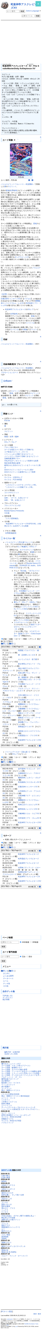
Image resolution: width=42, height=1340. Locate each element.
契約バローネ (6, 1204)
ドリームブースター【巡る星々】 (18, 752)
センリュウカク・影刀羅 (27, 659)
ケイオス (4, 1212)
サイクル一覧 (9, 538)
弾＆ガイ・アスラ (8, 1208)
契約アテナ (5, 1225)
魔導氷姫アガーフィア (10, 1079)
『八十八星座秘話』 (12, 518)
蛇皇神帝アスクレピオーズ (15, 309)
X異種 (24, 329)
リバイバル (30, 323)
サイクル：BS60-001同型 (11, 1117)
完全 (24, 957)
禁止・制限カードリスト (10, 1090)
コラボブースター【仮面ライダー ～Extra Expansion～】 (27, 633)
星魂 (7, 190)
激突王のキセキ (7, 1193)
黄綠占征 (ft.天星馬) (8, 1252)
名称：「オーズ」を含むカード (16, 498)
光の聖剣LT (5, 1081)
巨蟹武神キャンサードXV (10, 299)
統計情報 (6, 999)
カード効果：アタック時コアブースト (16, 1066)
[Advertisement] (11, 1024)
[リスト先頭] (40, 746)
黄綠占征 (4, 1250)
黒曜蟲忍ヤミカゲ (25, 726)
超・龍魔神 (22, 677)
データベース (8, 978)
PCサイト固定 (6, 1311)
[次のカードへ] (32, 180)
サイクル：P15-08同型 (13, 480)
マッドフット (6, 1088)
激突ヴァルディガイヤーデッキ (13, 1246)
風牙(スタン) (6, 1231)
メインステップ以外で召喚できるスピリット (21, 456)
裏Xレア (17, 602)
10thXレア (33, 602)
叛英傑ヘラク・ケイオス (10, 1083)
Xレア (14, 442)
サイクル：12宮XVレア (13, 477)
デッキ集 (6, 983)
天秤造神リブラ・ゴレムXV (28, 818)
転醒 (32, 552)
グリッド (32, 639)
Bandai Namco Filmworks (14, 511)
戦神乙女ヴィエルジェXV (28, 804)
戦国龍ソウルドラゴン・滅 (28, 650)
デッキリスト (8, 998)
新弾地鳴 (4, 1237)
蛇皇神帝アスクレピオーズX (29, 876)
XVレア (30, 309)
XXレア (25, 602)
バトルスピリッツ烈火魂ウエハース (19, 542)
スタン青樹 (5, 1235)
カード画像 (8, 140)
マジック (30, 550)
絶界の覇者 (5, 1104)
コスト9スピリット (11, 492)
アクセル (27, 299)
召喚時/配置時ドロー (12, 458)
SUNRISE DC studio (27, 565)
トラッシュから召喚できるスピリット (19, 454)
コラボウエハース (21, 622)
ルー (3, 1229)
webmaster (10, 1319)
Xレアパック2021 (20, 609)
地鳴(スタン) (6, 1242)
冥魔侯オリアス (7, 1119)
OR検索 (35, 942)
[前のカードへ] (29, 180)
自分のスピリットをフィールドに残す (19, 470)
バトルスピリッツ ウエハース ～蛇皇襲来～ (17, 184)
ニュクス (4, 1210)
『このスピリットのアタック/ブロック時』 (20, 485)
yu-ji (16, 1326)
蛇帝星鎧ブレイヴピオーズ (28, 859)
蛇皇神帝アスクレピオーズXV (29, 740)
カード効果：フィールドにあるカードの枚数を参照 (21, 1071)
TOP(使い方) (7, 996)
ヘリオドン (5, 1100)
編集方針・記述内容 (12, 1052)
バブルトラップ (7, 1123)
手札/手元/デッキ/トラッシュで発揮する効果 (21, 461)
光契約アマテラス (8, 1185)
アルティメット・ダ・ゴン (11, 1077)
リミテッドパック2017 (29, 607)
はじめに (6, 973)
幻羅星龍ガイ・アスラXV (28, 735)
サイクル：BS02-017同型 (11, 1121)
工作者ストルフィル (9, 1102)
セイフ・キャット (8, 1113)
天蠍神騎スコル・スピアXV (28, 813)
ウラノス (4, 1223)
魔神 (17, 437)
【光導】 (4, 294)
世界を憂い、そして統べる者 (12, 1195)
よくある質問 (8, 976)
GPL (7, 1325)
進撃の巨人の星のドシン (10, 1220)
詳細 (5, 639)
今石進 (6, 513)
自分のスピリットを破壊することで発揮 (19, 472)
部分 (30, 957)
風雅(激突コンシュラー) (10, 1227)
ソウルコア (36, 268)
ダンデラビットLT (22, 257)
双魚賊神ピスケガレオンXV (28, 782)
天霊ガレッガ (6, 1199)
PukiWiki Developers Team (31, 1323)
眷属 (6, 437)
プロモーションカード (9, 372)
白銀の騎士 (5, 1176)
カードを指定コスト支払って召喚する (19, 449)
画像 (11, 639)
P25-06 (7, 420)
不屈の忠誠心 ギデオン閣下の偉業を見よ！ (18, 1216)
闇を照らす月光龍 (8, 1218)
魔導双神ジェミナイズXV (28, 809)
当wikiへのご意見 (11, 1054)
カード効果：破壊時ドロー (11, 1067)
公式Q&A (7, 381)
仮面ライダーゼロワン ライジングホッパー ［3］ (27, 627)
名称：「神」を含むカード (14, 500)
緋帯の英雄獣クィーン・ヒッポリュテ (16, 1115)
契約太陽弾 (5, 1206)
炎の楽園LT (5, 1086)
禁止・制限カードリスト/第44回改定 (15, 1096)
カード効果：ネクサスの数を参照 (14, 1069)
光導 (11, 190)
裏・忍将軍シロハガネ (26, 655)
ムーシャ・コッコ (8, 1098)
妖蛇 (15, 190)
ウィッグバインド (8, 1085)
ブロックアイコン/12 (12, 505)
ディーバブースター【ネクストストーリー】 (18, 1107)
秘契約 (4, 1181)
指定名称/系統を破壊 (12, 463)
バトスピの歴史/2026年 (10, 1094)
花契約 (4, 1238)
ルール (5, 981)
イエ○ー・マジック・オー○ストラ (14, 1256)
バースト (33, 329)
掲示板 (6, 1048)
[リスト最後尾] (40, 647)
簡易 (25, 639)
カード (18, 639)
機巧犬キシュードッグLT (11, 1064)
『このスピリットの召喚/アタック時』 (19, 487)
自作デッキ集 (9, 991)
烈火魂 (23, 571)
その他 (5, 986)
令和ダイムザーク (8, 1189)
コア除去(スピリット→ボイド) (16, 452)
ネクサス (23, 550)
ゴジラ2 (4, 1202)
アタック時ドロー (11, 447)
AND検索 (25, 942)
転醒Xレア (26, 547)
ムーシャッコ (6, 1105)
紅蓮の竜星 (5, 1177)
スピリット (12, 186)
